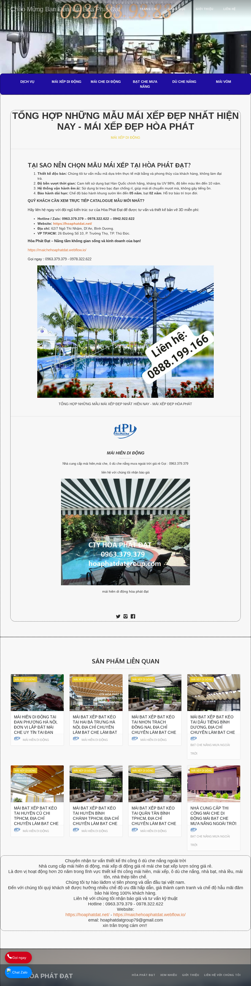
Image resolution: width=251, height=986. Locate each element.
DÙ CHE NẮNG (184, 82)
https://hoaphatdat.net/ (87, 914)
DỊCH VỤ (27, 82)
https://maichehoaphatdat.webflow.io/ (57, 250)
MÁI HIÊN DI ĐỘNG (125, 453)
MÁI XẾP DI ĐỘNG (66, 82)
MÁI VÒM (223, 82)
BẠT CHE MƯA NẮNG (145, 84)
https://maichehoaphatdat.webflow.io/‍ (149, 914)
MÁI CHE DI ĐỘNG (106, 82)
